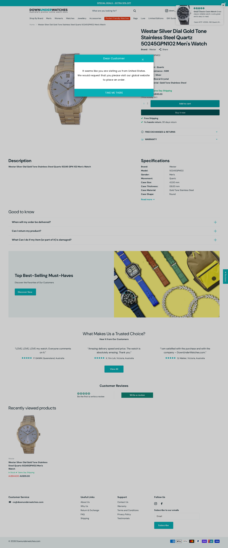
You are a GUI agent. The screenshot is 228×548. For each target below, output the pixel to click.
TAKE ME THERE (114, 92)
